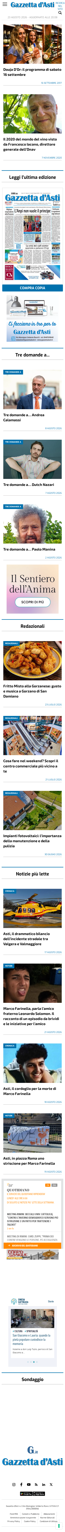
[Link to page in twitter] (51, 1484)
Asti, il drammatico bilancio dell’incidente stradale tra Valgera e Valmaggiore (26, 938)
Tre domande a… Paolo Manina (29, 549)
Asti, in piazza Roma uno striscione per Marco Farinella (29, 1160)
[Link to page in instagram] (13, 1484)
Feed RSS (14, 1514)
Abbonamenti (49, 1514)
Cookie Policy (30, 1521)
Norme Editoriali (47, 1517)
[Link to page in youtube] (28, 1484)
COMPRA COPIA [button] (32, 288)
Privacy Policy (13, 1521)
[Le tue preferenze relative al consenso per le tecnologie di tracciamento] (59, 1526)
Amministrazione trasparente (23, 1517)
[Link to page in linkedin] (43, 1484)
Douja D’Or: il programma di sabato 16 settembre (32, 72)
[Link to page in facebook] (21, 1484)
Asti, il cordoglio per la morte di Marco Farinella (29, 1091)
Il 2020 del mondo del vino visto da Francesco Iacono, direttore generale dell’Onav (30, 144)
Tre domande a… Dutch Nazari (28, 484)
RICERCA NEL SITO (60, 4)
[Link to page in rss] (36, 1484)
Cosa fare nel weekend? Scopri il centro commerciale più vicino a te (30, 765)
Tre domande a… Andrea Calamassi (23, 417)
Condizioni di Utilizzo (48, 1521)
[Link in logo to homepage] (32, 1461)
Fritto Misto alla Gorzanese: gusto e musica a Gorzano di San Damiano (32, 691)
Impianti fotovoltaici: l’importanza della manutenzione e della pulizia (32, 840)
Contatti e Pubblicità (31, 1514)
